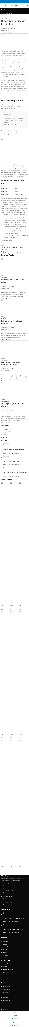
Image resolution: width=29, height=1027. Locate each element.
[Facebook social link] (11, 1)
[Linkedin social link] (16, 1)
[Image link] (10, 876)
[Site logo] (14, 5)
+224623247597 (8, 896)
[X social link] (13, 1)
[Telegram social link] (18, 1)
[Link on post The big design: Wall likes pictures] (14, 505)
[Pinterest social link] (14, 1)
